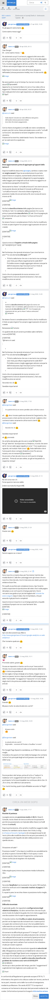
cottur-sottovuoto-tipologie (14, 833)
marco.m (11, 46)
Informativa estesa (40, 991)
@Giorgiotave (7, 405)
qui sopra (27, 171)
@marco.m (6, 113)
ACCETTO (44, 996)
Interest (8, 9)
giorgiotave (12, 24)
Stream (3, 9)
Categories (16, 9)
